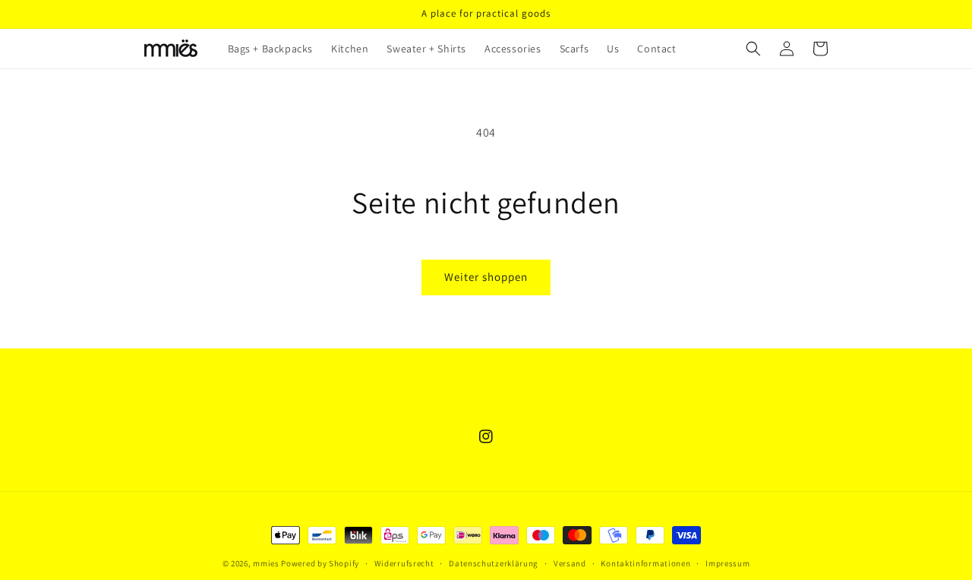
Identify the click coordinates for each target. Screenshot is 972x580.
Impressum (727, 563)
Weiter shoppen (486, 277)
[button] (753, 48)
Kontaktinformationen (645, 563)
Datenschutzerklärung (493, 563)
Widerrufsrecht (404, 563)
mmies (266, 563)
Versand (570, 563)
